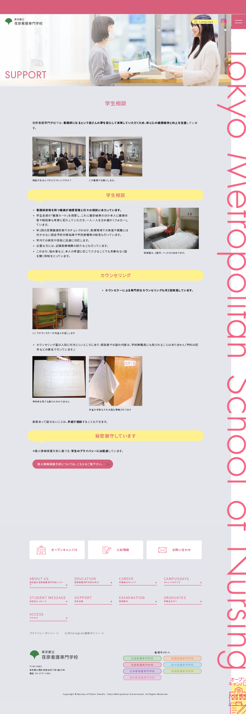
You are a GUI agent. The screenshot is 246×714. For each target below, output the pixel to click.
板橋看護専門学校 (182, 658)
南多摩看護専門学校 (142, 677)
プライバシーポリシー (43, 633)
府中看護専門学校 (182, 665)
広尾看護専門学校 (142, 658)
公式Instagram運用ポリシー (83, 633)
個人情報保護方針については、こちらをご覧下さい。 (70, 464)
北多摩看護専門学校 (142, 671)
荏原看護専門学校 (142, 665)
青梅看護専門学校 (182, 671)
